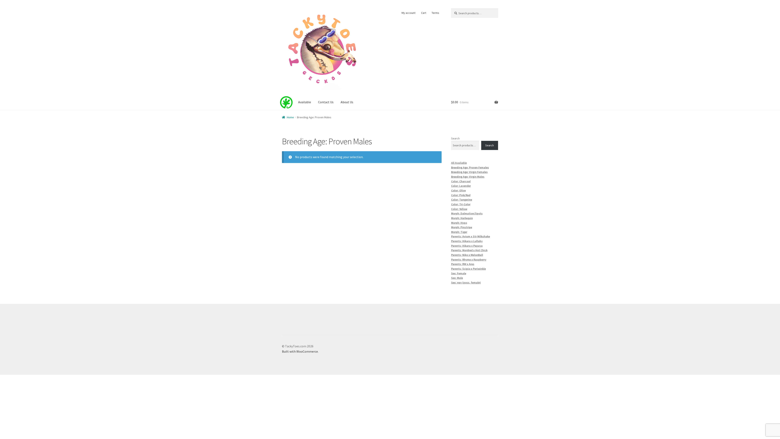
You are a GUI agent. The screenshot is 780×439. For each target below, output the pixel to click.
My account (408, 13)
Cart (423, 13)
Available (304, 102)
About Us (347, 102)
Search (455, 138)
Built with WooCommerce (300, 351)
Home (290, 117)
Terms (435, 13)
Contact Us (326, 102)
